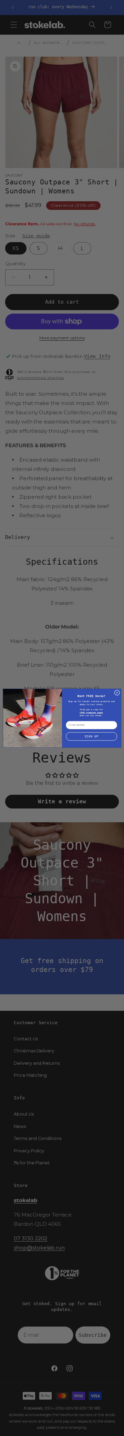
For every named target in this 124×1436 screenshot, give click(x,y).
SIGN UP (92, 736)
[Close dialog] (117, 692)
